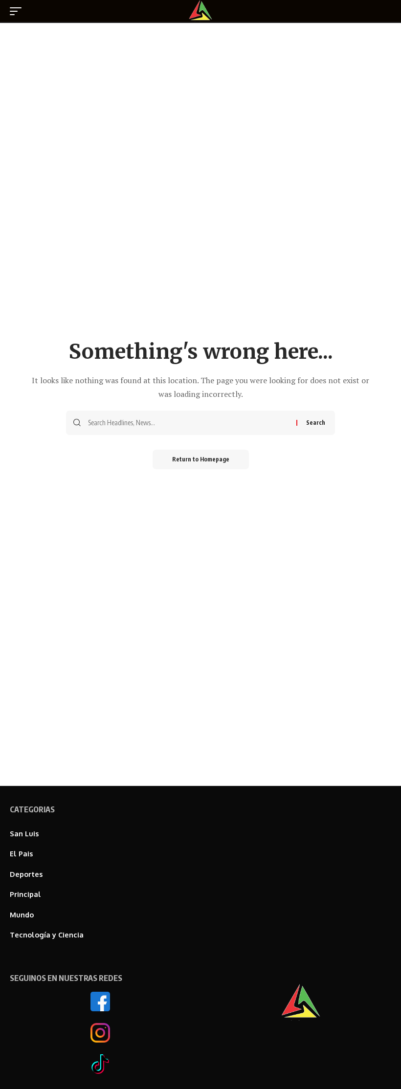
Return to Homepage (200, 459)
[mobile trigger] (18, 11)
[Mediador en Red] (200, 11)
